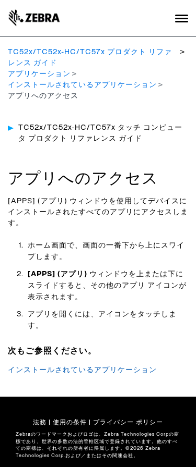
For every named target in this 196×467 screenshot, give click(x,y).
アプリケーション (39, 74)
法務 (40, 422)
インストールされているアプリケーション (82, 85)
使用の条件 (70, 422)
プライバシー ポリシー (128, 422)
